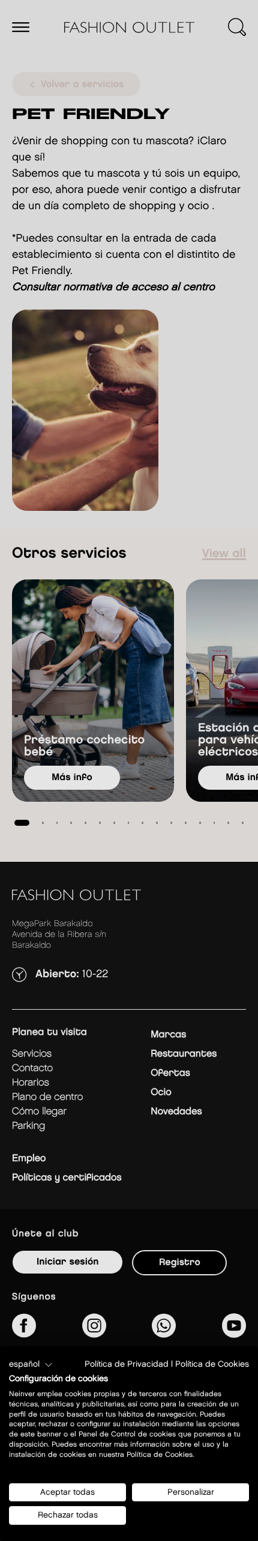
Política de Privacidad (127, 1364)
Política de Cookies (212, 1364)
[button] (31, 1365)
